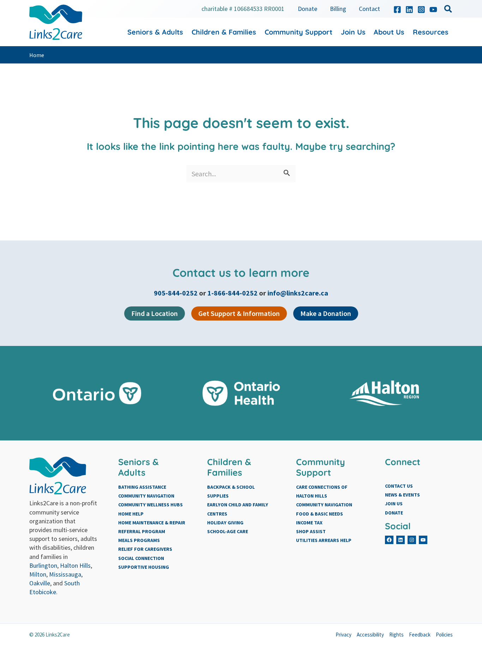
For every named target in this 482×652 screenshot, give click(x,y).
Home (36, 55)
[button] (448, 10)
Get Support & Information (239, 313)
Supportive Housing (143, 567)
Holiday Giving (225, 522)
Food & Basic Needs (319, 514)
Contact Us (399, 486)
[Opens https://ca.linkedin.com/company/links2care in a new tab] (409, 9)
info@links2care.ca (297, 292)
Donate (394, 513)
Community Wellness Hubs (150, 504)
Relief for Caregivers (145, 549)
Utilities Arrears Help (323, 540)
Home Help (131, 514)
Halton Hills (75, 565)
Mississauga (65, 574)
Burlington (43, 565)
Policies (444, 634)
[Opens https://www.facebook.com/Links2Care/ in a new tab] (397, 9)
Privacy (343, 634)
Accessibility (370, 634)
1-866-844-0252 (232, 292)
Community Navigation (146, 496)
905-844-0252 (176, 292)
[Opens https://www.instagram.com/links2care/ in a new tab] (421, 9)
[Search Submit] (286, 173)
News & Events (402, 495)
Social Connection (141, 558)
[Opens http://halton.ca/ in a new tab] (385, 393)
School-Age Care (227, 531)
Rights (396, 634)
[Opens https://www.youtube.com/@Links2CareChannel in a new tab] (433, 9)
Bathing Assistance (142, 487)
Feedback (419, 634)
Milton (37, 574)
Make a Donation (325, 313)
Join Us (394, 503)
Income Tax (309, 522)
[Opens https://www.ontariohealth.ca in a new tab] (241, 393)
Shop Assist (311, 531)
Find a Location (154, 313)
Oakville (39, 583)
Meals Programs (139, 540)
